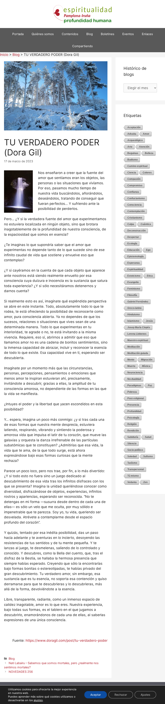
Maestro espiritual (137, 340)
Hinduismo (133, 314)
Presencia (133, 404)
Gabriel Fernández (137, 301)
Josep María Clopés (138, 327)
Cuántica (146, 224)
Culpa (130, 224)
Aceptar (95, 694)
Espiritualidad (135, 269)
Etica (150, 275)
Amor (146, 133)
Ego (148, 250)
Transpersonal (135, 469)
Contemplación (136, 211)
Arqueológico (135, 140)
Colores (147, 172)
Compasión (133, 179)
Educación (133, 250)
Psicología (133, 417)
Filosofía (132, 295)
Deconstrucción (136, 230)
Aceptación (133, 127)
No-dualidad (134, 379)
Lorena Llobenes (136, 333)
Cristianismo (134, 217)
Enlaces (147, 34)
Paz (150, 385)
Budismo (132, 159)
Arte (129, 146)
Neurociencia (135, 372)
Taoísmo (132, 462)
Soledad (132, 456)
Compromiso (134, 185)
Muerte (131, 366)
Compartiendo (82, 46)
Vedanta (132, 482)
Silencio (131, 443)
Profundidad (134, 411)
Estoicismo (133, 275)
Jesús (149, 321)
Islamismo (133, 321)
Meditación (133, 346)
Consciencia (134, 204)
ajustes (38, 700)
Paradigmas (134, 385)
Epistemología (135, 256)
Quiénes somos (43, 34)
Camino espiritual (137, 166)
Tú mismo (133, 475)
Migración (146, 359)
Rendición (133, 430)
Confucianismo (136, 198)
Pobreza (132, 392)
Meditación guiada (137, 353)
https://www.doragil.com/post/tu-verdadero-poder (66, 640)
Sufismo (148, 456)
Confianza (133, 192)
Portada (18, 34)
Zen (145, 482)
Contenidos (70, 34)
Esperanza (133, 262)
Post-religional (135, 398)
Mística (146, 366)
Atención (144, 146)
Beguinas (132, 153)
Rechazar (120, 694)
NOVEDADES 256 (21, 671)
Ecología (132, 243)
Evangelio (133, 282)
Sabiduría (132, 437)
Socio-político (135, 450)
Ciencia (131, 172)
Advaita (131, 133)
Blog (89, 34)
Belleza (149, 153)
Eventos (128, 34)
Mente (130, 359)
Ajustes (145, 694)
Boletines (107, 34)
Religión (132, 424)
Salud (148, 437)
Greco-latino (134, 308)
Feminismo (133, 288)
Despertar (133, 237)
